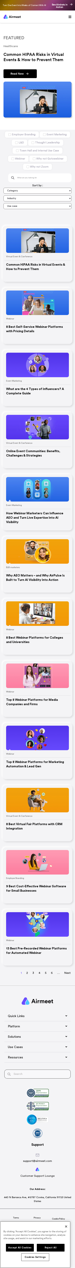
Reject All (51, 1247)
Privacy (37, 1218)
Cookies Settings (35, 1257)
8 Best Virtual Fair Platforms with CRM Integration (34, 826)
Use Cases (15, 1047)
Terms (16, 1218)
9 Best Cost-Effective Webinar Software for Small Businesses (36, 888)
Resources (15, 1057)
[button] (37, 1016)
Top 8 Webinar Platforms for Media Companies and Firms (32, 702)
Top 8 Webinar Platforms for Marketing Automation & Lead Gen (35, 764)
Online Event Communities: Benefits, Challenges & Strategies (33, 453)
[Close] (66, 1226)
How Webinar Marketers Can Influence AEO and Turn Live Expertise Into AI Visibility (34, 518)
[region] (35, 1244)
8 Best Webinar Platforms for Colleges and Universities (34, 640)
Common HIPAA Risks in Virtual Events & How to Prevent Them (35, 267)
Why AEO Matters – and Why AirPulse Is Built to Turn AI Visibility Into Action (35, 577)
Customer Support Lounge (37, 1175)
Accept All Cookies (20, 1247)
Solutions (14, 1036)
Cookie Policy (58, 1219)
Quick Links (16, 1016)
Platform (14, 1026)
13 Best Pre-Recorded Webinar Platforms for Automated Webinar (36, 950)
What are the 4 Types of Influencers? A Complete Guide (35, 391)
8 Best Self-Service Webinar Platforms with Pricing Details (34, 329)
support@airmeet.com (37, 1161)
